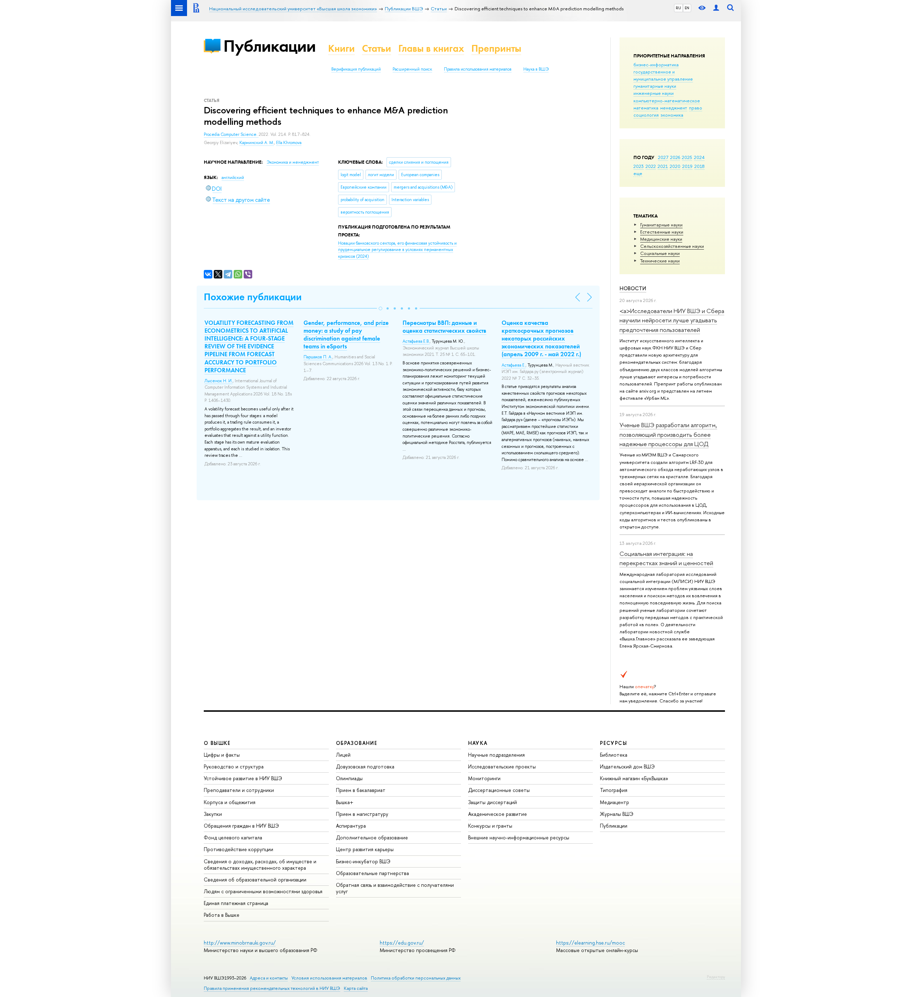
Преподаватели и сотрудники (239, 790)
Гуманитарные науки (661, 224)
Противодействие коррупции (238, 849)
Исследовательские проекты (502, 766)
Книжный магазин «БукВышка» (634, 778)
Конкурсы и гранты (490, 825)
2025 (687, 157)
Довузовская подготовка (365, 766)
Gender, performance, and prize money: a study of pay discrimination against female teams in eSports (346, 334)
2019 (687, 166)
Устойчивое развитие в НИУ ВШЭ (243, 778)
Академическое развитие (497, 814)
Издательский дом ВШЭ (627, 766)
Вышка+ (344, 802)
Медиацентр (614, 802)
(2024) (397, 249)
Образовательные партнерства (372, 873)
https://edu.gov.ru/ (402, 942)
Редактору (716, 976)
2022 (651, 166)
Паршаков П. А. (318, 357)
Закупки (213, 814)
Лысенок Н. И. (218, 381)
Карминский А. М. (256, 142)
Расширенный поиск (412, 69)
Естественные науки (661, 232)
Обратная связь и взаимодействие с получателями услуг (395, 888)
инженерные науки (653, 93)
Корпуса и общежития (229, 802)
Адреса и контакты (269, 978)
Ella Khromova (288, 142)
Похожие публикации (253, 297)
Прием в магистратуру (362, 814)
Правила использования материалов (478, 69)
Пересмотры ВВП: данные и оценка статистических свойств (444, 326)
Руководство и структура (234, 766)
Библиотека (613, 754)
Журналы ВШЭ (616, 814)
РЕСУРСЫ (613, 743)
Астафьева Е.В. (416, 341)
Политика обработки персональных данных (416, 978)
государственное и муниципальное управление (663, 75)
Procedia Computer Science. (231, 134)
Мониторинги (484, 778)
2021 (663, 166)
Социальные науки (660, 253)
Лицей (343, 754)
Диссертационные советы (499, 790)
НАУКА (478, 743)
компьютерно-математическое (666, 100)
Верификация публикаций (356, 69)
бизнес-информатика (656, 64)
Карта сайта (356, 988)
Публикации (269, 46)
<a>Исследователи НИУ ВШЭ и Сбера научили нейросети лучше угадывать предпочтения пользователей (672, 320)
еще (637, 173)
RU (678, 7)
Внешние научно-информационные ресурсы (518, 837)
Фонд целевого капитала (233, 837)
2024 (699, 157)
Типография (613, 790)
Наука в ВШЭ (536, 69)
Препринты (496, 48)
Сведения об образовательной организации (255, 879)
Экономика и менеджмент (292, 162)
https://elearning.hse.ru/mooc (590, 942)
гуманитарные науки (654, 86)
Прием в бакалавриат (360, 790)
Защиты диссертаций (492, 802)
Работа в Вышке (221, 914)
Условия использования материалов (329, 978)
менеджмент (673, 107)
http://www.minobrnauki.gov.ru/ (240, 942)
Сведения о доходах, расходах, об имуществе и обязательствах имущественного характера (260, 864)
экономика (671, 115)
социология (646, 115)
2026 (675, 157)
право (695, 107)
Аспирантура (351, 825)
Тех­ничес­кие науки (660, 260)
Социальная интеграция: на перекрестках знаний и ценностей (666, 558)
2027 (663, 157)
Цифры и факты (222, 754)
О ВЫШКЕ (217, 743)
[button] (380, 308)
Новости (633, 288)
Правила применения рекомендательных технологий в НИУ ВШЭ (272, 988)
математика (645, 107)
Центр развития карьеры (365, 849)
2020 (675, 166)
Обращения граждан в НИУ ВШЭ (241, 825)
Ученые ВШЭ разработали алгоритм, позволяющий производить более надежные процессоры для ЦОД (668, 434)
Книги (341, 48)
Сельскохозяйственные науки (672, 246)
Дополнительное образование (372, 837)
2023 (638, 166)
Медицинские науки (661, 239)
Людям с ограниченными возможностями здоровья (263, 891)
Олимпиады (349, 778)
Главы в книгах (431, 48)
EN (687, 7)
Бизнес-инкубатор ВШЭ (363, 861)
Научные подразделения (496, 754)
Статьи (376, 48)
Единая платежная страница (236, 903)
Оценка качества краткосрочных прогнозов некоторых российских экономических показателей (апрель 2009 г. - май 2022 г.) (541, 338)
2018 (699, 166)
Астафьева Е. (513, 365)
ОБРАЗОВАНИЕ (356, 743)
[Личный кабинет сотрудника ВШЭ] (716, 8)
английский (233, 177)
